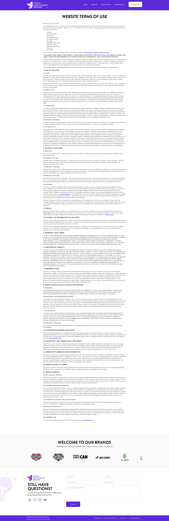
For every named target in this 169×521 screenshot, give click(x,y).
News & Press (106, 4)
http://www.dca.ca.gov (55, 338)
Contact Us (135, 4)
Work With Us (119, 4)
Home (85, 4)
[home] (37, 5)
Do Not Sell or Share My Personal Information (38, 517)
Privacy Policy (47, 213)
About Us (94, 4)
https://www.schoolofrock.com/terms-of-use (97, 52)
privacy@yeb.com (65, 194)
